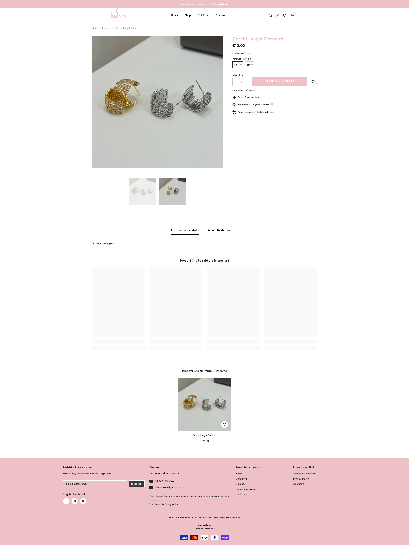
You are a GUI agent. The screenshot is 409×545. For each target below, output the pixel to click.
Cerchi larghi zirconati (204, 435)
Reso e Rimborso (218, 230)
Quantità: (238, 75)
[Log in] (278, 15)
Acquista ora (221, 3)
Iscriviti (136, 484)
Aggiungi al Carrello (280, 81)
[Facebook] (66, 501)
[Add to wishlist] (313, 82)
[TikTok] (83, 501)
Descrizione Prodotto (185, 230)
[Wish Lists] (285, 16)
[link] (118, 342)
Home (95, 28)
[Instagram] (75, 501)
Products (107, 28)
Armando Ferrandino (204, 528)
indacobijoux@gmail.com (168, 487)
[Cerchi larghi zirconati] (204, 404)
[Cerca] (270, 15)
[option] (157, 102)
